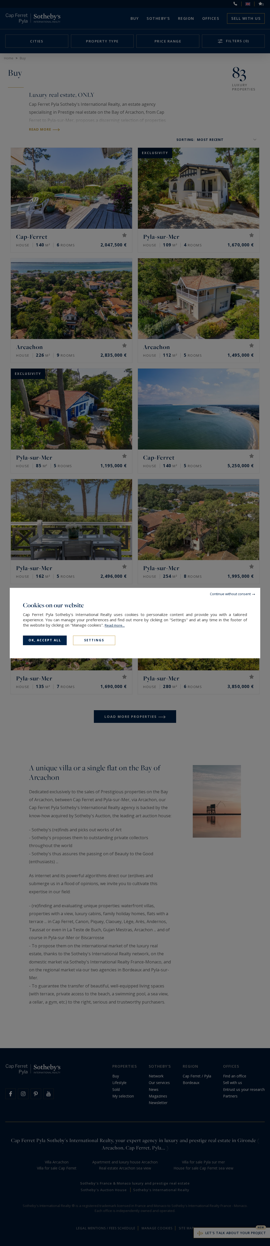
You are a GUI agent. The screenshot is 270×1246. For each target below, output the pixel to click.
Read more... (115, 625)
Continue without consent (230, 593)
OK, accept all (44, 640)
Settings (94, 640)
